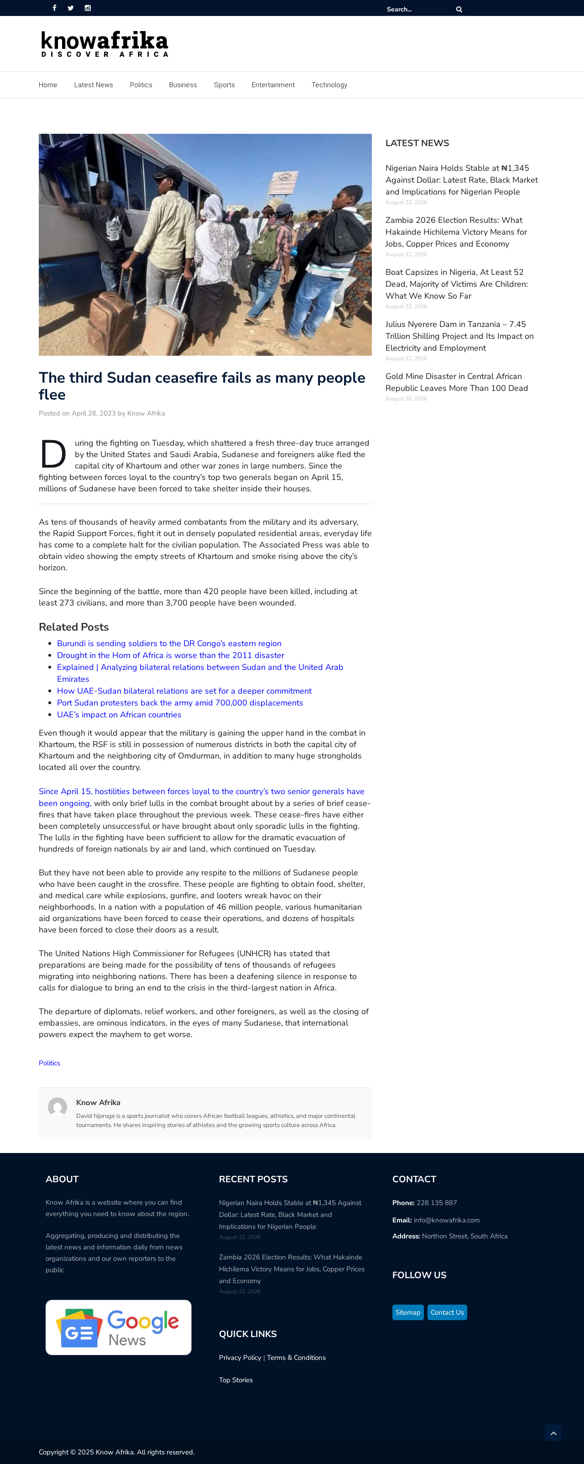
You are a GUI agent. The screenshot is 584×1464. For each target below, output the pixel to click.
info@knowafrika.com (447, 1220)
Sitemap (408, 1312)
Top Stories (236, 1380)
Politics (141, 85)
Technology (329, 85)
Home (48, 85)
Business (183, 85)
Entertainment (273, 85)
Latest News (93, 85)
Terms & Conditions (296, 1357)
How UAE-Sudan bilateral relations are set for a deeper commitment (184, 690)
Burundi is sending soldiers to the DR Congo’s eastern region (169, 643)
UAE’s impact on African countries (119, 714)
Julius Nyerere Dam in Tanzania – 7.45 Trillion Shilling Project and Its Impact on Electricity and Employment (460, 336)
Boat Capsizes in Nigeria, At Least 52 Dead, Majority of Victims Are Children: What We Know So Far (457, 284)
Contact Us (447, 1312)
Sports (224, 85)
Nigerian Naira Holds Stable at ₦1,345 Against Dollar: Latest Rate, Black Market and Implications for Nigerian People (462, 180)
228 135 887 (437, 1202)
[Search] (459, 9)
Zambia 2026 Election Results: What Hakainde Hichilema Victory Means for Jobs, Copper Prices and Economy (456, 232)
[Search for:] (415, 9)
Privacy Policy (240, 1357)
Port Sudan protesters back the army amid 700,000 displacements (180, 702)
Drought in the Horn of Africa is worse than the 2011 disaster (170, 655)
